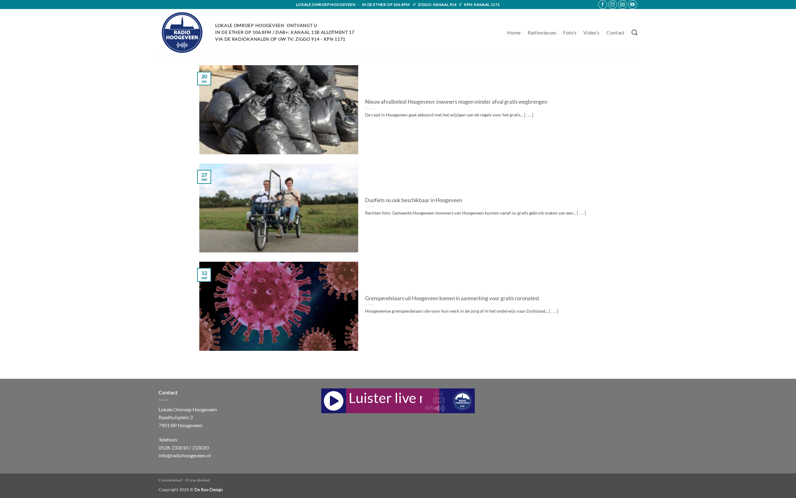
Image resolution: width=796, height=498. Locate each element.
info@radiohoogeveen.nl (185, 455)
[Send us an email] (622, 4)
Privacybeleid (197, 480)
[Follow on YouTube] (632, 4)
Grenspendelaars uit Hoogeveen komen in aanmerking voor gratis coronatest (452, 298)
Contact (615, 32)
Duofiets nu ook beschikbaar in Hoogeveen (413, 200)
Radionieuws (542, 32)
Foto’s (569, 32)
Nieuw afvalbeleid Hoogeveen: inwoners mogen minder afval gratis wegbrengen (456, 102)
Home (514, 32)
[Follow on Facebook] (602, 4)
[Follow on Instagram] (612, 4)
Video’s (591, 32)
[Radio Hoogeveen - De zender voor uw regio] (182, 32)
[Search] (634, 32)
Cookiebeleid (170, 480)
